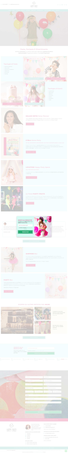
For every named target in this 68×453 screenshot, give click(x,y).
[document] (34, 226)
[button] (49, 217)
